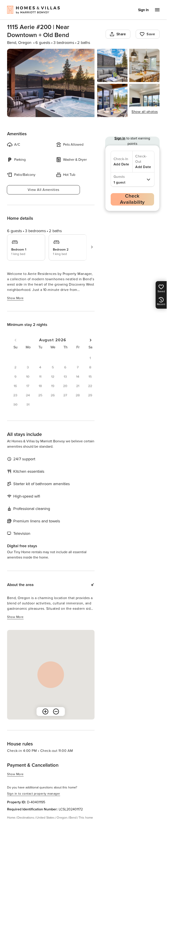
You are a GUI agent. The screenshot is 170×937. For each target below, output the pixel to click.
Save (151, 34)
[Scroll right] (92, 247)
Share (121, 34)
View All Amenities (43, 190)
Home (11, 817)
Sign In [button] (143, 10)
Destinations (25, 817)
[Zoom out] (56, 711)
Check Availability (132, 199)
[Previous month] (15, 340)
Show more (15, 298)
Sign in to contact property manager (33, 794)
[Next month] (91, 340)
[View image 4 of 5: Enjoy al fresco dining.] (112, 100)
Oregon (62, 817)
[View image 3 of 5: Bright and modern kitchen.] (144, 65)
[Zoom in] (45, 711)
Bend (73, 817)
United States (45, 817)
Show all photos (144, 112)
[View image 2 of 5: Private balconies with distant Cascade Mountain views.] (112, 65)
